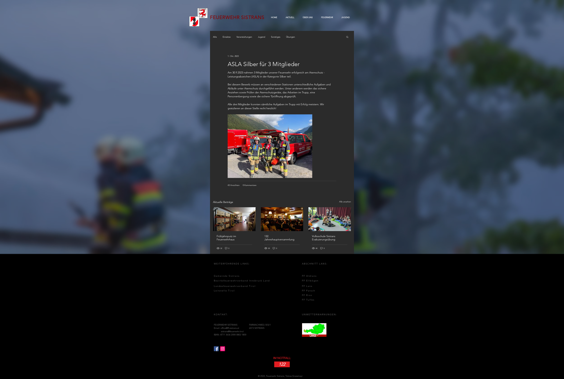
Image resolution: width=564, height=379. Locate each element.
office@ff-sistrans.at (230, 328)
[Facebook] (216, 348)
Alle (215, 36)
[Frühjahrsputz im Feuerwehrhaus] (234, 219)
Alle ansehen (345, 201)
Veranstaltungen (244, 36)
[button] (307, 17)
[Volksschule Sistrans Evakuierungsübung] (329, 219)
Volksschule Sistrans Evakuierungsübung (323, 238)
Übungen (290, 36)
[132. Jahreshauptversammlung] (282, 219)
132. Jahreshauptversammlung (279, 238)
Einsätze (227, 36)
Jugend (261, 36)
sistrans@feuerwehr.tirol (232, 331)
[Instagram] (222, 348)
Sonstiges (275, 36)
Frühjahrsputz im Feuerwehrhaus (226, 238)
